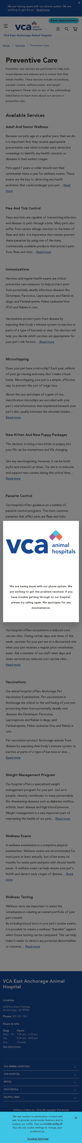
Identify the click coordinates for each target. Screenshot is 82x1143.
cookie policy (52, 1124)
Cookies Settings (37, 1139)
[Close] (74, 526)
